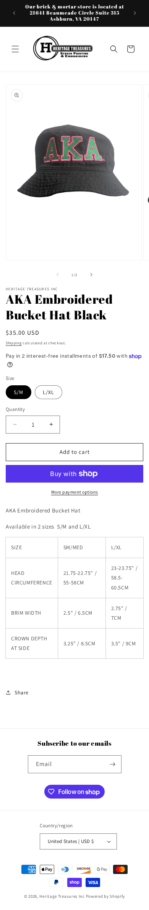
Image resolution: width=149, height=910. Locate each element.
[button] (15, 49)
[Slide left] (57, 274)
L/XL (48, 392)
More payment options (74, 492)
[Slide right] (91, 274)
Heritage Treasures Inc (61, 896)
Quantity (15, 409)
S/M (18, 392)
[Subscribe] (112, 764)
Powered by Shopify (105, 896)
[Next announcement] (134, 13)
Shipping (14, 342)
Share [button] (22, 692)
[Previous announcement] (14, 13)
